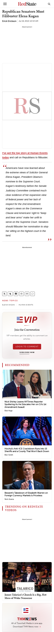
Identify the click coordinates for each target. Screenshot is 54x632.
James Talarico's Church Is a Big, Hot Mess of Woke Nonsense (26, 596)
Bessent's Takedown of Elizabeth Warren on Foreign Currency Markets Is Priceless (26, 494)
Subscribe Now (27, 352)
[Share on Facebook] (16, 294)
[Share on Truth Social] (10, 294)
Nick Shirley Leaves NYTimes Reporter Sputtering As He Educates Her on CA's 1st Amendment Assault (25, 404)
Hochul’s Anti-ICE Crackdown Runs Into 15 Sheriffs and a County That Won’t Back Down (27, 450)
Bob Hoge (8, 411)
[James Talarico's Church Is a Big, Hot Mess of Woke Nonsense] (27, 576)
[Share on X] (4, 294)
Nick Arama (9, 499)
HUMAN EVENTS (26, 305)
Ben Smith (9, 455)
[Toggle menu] (5, 4)
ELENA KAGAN (8, 305)
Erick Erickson (9, 21)
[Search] (49, 4)
